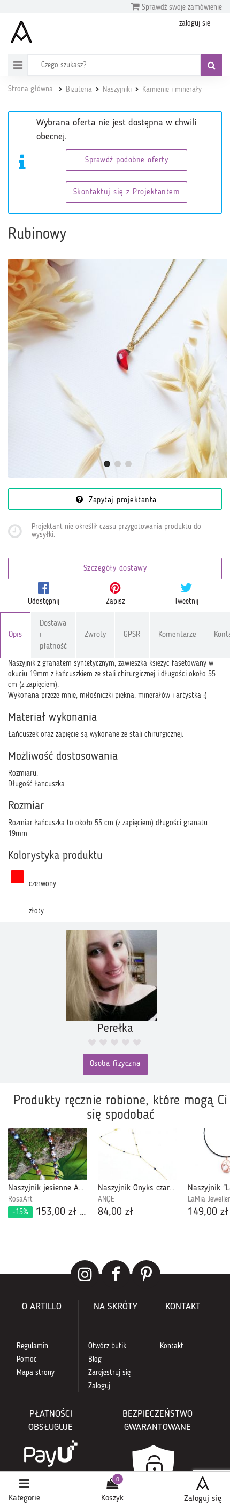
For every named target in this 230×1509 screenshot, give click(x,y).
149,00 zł (208, 1212)
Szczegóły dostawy (115, 569)
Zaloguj (99, 1386)
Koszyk (112, 1498)
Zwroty (95, 635)
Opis (15, 635)
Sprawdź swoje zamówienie (181, 7)
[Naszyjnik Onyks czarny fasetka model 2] (137, 1154)
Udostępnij (43, 601)
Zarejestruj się (109, 1373)
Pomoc (27, 1359)
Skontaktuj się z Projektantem (126, 192)
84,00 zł (115, 1212)
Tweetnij (186, 601)
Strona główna (30, 89)
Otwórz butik (107, 1346)
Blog (95, 1359)
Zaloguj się (202, 1499)
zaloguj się (194, 23)
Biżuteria (79, 89)
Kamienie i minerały (172, 89)
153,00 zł (49, 1212)
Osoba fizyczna (115, 1064)
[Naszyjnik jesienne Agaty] (47, 1154)
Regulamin (32, 1346)
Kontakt (171, 1346)
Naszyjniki (117, 89)
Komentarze (177, 635)
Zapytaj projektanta (121, 500)
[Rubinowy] (117, 368)
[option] (47, 1174)
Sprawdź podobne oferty (126, 160)
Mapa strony (36, 1373)
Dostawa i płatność (53, 635)
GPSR (132, 635)
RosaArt (20, 1199)
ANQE (106, 1199)
